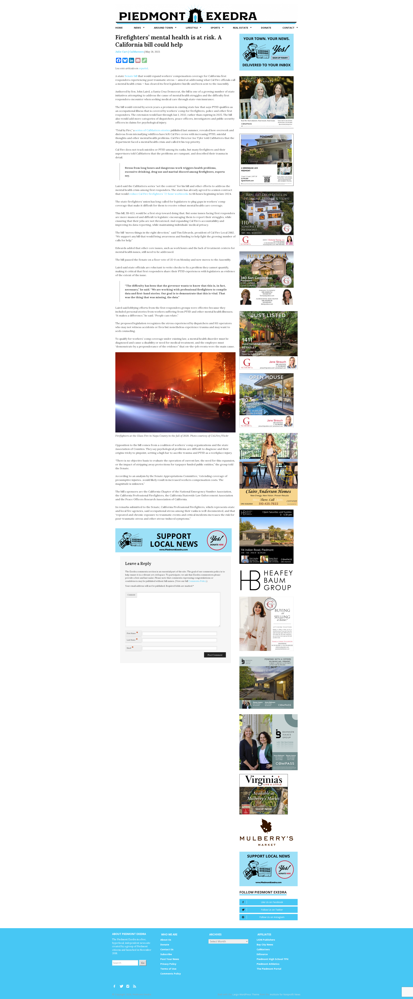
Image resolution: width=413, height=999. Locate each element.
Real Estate (241, 27)
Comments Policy (197, 581)
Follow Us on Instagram (271, 917)
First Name (132, 632)
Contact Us (166, 949)
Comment (131, 595)
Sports (216, 27)
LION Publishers (266, 939)
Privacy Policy (168, 963)
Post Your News (169, 959)
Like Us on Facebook (272, 902)
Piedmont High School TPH (272, 959)
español (143, 68)
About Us (165, 939)
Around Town (164, 27)
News (138, 27)
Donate (266, 27)
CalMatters (263, 949)
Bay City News (265, 944)
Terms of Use (168, 968)
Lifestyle (192, 27)
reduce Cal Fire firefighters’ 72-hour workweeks (158, 193)
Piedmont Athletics (268, 963)
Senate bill (131, 76)
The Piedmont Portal (269, 968)
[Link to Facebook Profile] (115, 985)
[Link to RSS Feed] (134, 985)
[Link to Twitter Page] (122, 985)
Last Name (132, 639)
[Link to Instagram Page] (129, 985)
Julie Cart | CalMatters (129, 51)
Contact (288, 27)
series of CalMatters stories (152, 130)
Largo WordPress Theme (245, 994)
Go (142, 962)
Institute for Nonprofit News (285, 994)
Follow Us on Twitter (272, 909)
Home (119, 27)
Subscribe (166, 954)
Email (130, 647)
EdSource (262, 954)
